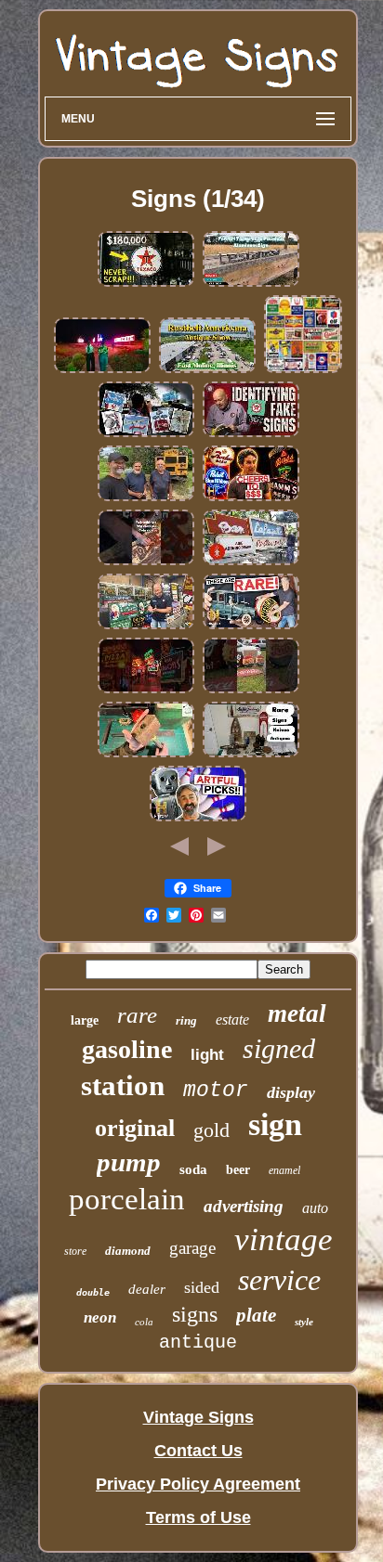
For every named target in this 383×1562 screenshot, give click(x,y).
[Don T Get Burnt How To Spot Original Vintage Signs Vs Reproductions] (146, 625)
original (135, 1128)
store (75, 1251)
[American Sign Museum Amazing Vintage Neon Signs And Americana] (146, 689)
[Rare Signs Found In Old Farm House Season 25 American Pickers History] (251, 625)
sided (201, 1287)
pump (129, 1162)
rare (137, 1014)
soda (193, 1169)
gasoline (127, 1049)
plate (256, 1315)
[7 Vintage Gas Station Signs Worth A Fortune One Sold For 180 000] (146, 283)
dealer (146, 1289)
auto (315, 1208)
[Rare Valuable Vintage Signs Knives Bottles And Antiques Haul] (251, 753)
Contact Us (198, 1450)
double (93, 1292)
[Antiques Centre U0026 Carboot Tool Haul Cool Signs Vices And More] (146, 753)
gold (211, 1130)
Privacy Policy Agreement (198, 1484)
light (207, 1055)
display (291, 1092)
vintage (283, 1239)
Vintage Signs (198, 1417)
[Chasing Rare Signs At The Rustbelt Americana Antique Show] (207, 369)
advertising (244, 1206)
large (85, 1020)
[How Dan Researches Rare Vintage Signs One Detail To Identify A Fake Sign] (251, 433)
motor (215, 1090)
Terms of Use (198, 1517)
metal (297, 1013)
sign (275, 1124)
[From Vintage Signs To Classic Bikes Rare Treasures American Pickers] (198, 817)
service (279, 1280)
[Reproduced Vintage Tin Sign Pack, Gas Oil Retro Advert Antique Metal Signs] (303, 369)
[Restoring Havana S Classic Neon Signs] (251, 561)
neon (100, 1317)
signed (279, 1048)
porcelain (127, 1199)
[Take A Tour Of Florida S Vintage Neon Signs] (146, 433)
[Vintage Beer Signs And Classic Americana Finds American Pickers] (251, 497)
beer (238, 1170)
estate (232, 1019)
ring (186, 1020)
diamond (128, 1251)
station (123, 1085)
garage (192, 1248)
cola (144, 1321)
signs (195, 1314)
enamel (284, 1170)
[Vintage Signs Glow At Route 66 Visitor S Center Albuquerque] (102, 369)
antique (198, 1342)
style (304, 1321)
